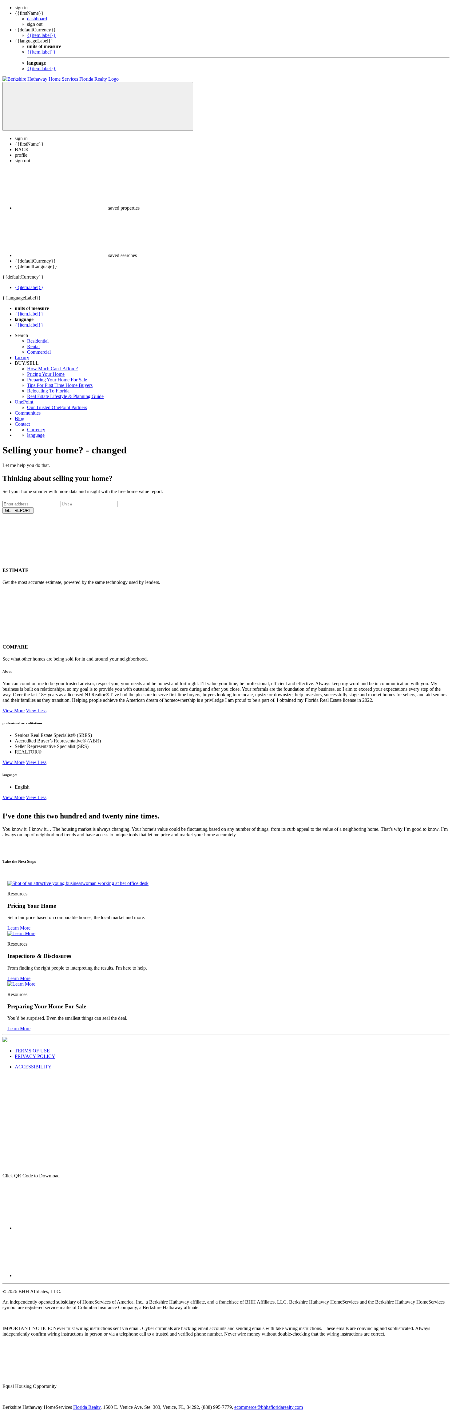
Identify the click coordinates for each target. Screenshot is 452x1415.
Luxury (22, 357)
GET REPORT (18, 510)
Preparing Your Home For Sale (57, 379)
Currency (36, 429)
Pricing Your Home (46, 374)
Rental (33, 346)
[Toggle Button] (97, 106)
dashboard (37, 18)
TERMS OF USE (32, 1050)
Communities (28, 413)
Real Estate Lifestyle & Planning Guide (65, 396)
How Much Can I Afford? (52, 368)
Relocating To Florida (48, 390)
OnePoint (24, 401)
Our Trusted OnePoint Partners (57, 407)
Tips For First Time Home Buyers (60, 385)
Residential (38, 341)
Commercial (39, 352)
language (36, 435)
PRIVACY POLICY (35, 1056)
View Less (36, 710)
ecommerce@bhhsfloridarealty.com (268, 1407)
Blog (19, 418)
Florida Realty (87, 1407)
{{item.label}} (41, 35)
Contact (22, 424)
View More (13, 710)
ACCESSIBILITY (33, 1066)
